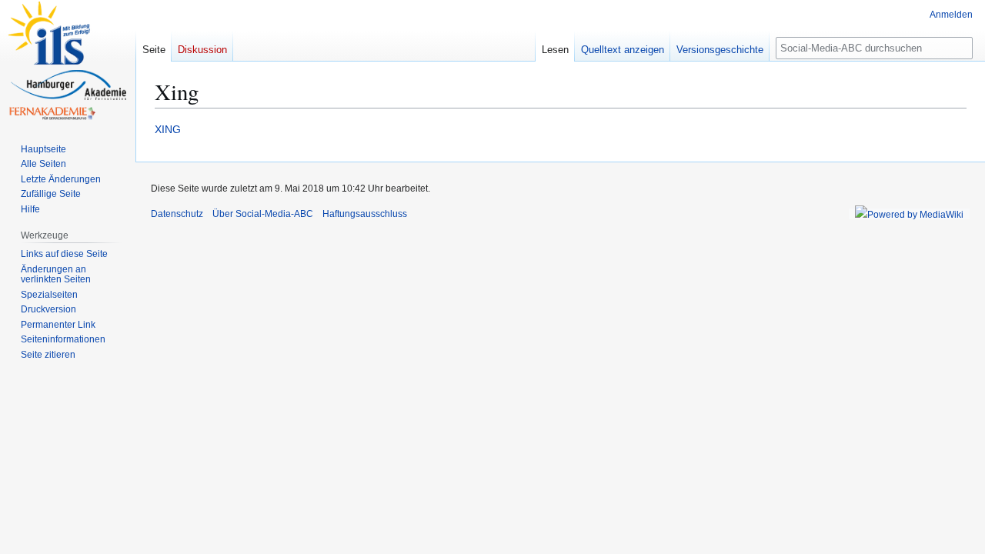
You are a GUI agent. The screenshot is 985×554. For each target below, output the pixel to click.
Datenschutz (177, 214)
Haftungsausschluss (364, 214)
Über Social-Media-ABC (262, 214)
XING (168, 129)
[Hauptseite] (67, 61)
